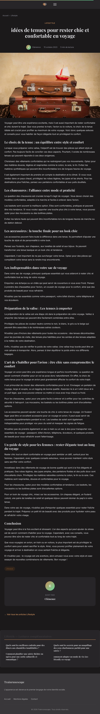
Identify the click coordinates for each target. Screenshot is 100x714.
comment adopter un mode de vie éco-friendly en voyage (71, 658)
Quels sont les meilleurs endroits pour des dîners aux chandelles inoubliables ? (25, 646)
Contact (34, 699)
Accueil (5, 15)
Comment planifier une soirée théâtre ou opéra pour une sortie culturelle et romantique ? (24, 657)
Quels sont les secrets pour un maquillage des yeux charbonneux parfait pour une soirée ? (73, 648)
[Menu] (55, 4)
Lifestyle (14, 15)
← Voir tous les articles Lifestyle (19, 614)
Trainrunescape (14, 682)
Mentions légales (21, 699)
